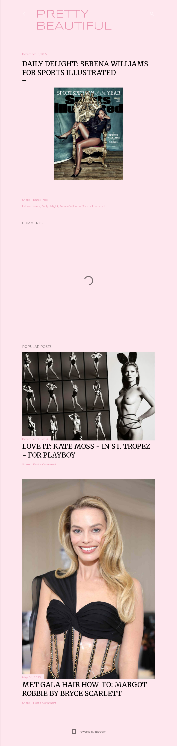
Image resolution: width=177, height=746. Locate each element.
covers (36, 206)
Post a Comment (44, 464)
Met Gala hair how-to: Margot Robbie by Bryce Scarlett (84, 689)
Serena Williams (70, 206)
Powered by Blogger (92, 731)
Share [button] (26, 199)
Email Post (40, 199)
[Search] (152, 12)
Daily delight (49, 206)
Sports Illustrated (93, 206)
